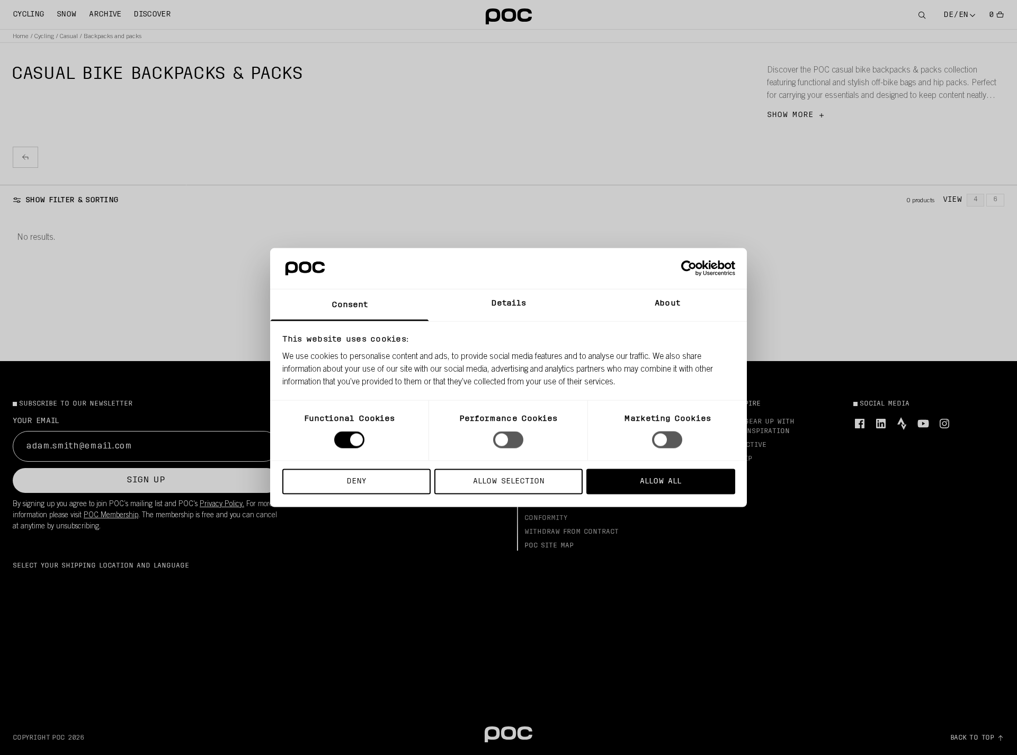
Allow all (660, 481)
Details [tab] (509, 303)
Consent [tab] (350, 305)
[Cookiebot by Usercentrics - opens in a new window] (689, 268)
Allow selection (509, 481)
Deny (356, 481)
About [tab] (667, 303)
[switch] (508, 440)
